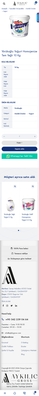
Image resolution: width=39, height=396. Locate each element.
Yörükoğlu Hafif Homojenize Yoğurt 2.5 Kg (27, 217)
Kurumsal (5, 342)
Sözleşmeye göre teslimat (21, 258)
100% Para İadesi (21, 248)
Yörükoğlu (18, 108)
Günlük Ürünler (31, 9)
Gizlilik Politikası (7, 346)
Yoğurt (5, 11)
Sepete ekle (19, 149)
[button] (18, 230)
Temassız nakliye (21, 253)
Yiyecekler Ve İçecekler (16, 9)
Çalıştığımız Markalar (29, 350)
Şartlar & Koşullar (8, 350)
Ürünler (23, 346)
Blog (22, 354)
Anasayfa (4, 9)
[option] (19, 26)
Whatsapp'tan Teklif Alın (21, 156)
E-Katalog (38, 17)
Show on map (6, 301)
